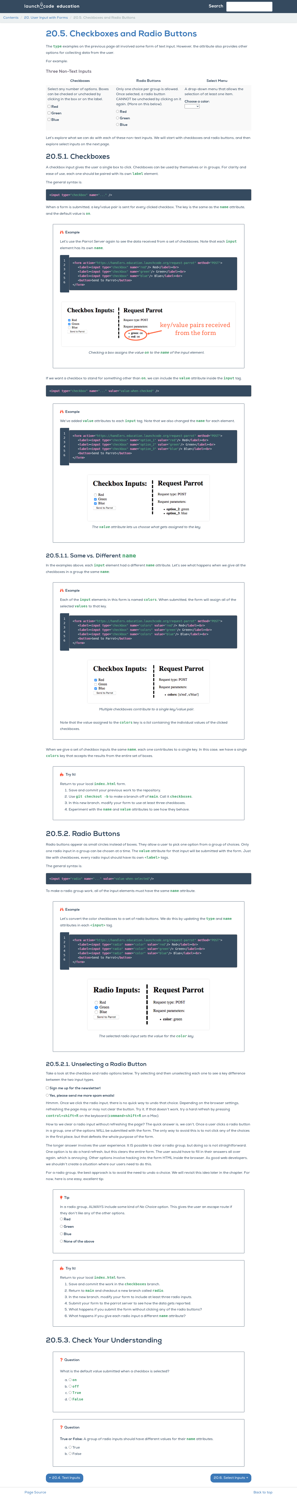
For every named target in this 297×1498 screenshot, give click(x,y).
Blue (54, 120)
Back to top (263, 1492)
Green (56, 113)
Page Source (35, 1492)
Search (216, 6)
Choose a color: (197, 101)
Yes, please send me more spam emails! (81, 1096)
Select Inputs (231, 1478)
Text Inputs (64, 1478)
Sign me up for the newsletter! (75, 1088)
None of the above (78, 1241)
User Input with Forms (46, 18)
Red (54, 107)
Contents (10, 18)
